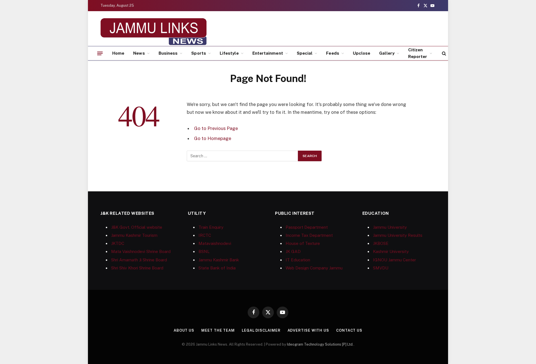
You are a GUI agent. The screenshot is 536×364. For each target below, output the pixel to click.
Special (305, 53)
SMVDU (380, 268)
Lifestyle (229, 53)
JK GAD (293, 251)
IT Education (298, 259)
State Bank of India (217, 268)
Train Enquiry (210, 227)
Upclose (361, 53)
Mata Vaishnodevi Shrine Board (141, 251)
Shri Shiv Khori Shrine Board (137, 268)
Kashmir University (391, 251)
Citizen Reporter (417, 53)
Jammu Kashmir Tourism (134, 235)
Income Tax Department (309, 235)
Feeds (332, 53)
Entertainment (267, 53)
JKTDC (117, 243)
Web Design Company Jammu (314, 268)
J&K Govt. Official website (136, 227)
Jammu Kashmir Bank (218, 259)
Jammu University (390, 227)
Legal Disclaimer (261, 330)
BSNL (204, 251)
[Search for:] (242, 156)
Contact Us (349, 330)
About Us (184, 330)
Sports (198, 53)
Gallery (386, 53)
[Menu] (100, 53)
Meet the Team (218, 330)
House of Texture (303, 243)
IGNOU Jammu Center (394, 259)
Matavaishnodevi (214, 243)
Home (118, 53)
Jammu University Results (397, 235)
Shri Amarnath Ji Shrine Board (139, 259)
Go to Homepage (212, 138)
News (139, 53)
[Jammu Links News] (153, 31)
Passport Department (307, 227)
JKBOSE (381, 243)
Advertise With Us (308, 330)
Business (168, 53)
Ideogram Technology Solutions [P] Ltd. (320, 344)
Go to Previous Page (216, 128)
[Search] (443, 53)
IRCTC (204, 235)
